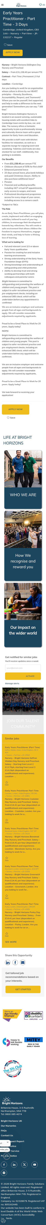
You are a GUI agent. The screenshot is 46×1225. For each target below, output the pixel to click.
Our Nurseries (8, 1125)
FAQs (4, 1130)
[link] (12, 683)
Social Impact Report (12, 1141)
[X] (24, 1165)
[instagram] (4, 1173)
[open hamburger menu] (2, 4)
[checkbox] (9, 45)
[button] (13, 53)
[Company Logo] (21, 4)
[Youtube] (35, 1165)
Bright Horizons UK (11, 1120)
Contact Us (7, 1135)
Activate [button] (30, 676)
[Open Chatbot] (6, 1156)
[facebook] (4, 1165)
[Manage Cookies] (4, 1220)
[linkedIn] (14, 1165)
